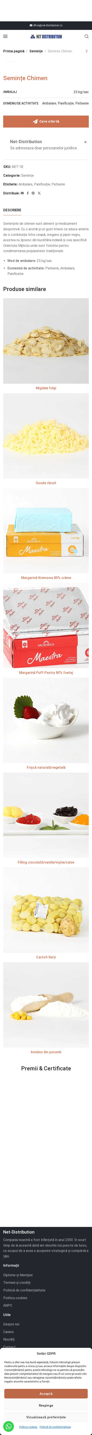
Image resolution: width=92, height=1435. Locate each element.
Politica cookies (28, 1427)
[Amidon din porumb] (46, 1005)
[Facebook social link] (27, 193)
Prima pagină (13, 51)
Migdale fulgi (46, 388)
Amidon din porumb (46, 1052)
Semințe (36, 51)
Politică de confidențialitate (55, 1427)
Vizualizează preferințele (46, 1417)
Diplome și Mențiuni (18, 1275)
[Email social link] (22, 193)
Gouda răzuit (46, 483)
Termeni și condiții (16, 1283)
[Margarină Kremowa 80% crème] (46, 530)
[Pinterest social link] (33, 193)
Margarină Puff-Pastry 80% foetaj (46, 673)
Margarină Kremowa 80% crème (46, 578)
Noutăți (9, 1339)
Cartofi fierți (46, 957)
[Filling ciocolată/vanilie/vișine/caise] (46, 815)
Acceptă (46, 1394)
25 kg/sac (81, 92)
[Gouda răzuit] (46, 436)
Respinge (46, 1405)
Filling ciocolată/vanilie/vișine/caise (46, 862)
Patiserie (82, 103)
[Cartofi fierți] (46, 910)
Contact (9, 1347)
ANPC (7, 1305)
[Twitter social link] (39, 193)
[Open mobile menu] (5, 36)
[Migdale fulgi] (46, 341)
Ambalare (49, 103)
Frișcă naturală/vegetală (46, 767)
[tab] (12, 210)
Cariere (8, 1332)
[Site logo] (46, 36)
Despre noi (11, 1324)
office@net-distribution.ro (47, 25)
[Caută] (86, 36)
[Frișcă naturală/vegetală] (46, 720)
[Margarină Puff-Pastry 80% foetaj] (46, 625)
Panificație (66, 103)
